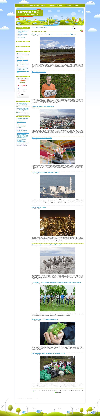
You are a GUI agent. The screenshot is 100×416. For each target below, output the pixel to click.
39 (77, 390)
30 (65, 390)
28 (63, 390)
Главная (33, 27)
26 (59, 390)
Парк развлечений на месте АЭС (42, 137)
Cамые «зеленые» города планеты (43, 106)
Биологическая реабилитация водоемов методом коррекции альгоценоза (22, 125)
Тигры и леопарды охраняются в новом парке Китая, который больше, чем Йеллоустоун (23, 67)
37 (75, 390)
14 (43, 390)
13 (42, 390)
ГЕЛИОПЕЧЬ (20, 129)
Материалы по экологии (41, 27)
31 (67, 390)
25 (58, 390)
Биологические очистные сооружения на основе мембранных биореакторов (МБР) (22, 120)
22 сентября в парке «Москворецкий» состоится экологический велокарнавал (56, 282)
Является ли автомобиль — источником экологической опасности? (23, 55)
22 (54, 390)
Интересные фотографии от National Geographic (47, 245)
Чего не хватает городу (39, 207)
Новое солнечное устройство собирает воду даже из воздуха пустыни (23, 63)
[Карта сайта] (82, 12)
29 (64, 390)
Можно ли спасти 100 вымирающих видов (45, 319)
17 (47, 390)
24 (56, 390)
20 (51, 390)
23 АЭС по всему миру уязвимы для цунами (45, 172)
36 (73, 390)
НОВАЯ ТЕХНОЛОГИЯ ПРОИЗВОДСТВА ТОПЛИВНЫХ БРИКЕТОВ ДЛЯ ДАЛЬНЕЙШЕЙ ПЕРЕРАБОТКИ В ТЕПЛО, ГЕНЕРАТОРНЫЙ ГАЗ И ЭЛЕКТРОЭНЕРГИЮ (23, 134)
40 (79, 390)
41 (80, 390)
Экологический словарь (23, 29)
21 (52, 390)
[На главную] (82, 10)
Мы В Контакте (21, 37)
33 (69, 390)
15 (44, 390)
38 (76, 390)
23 (55, 390)
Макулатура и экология (39, 71)
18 (48, 390)
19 (50, 390)
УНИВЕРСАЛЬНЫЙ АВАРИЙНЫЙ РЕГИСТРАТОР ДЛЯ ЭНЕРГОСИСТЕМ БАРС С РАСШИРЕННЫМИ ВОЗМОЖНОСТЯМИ (23, 142)
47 (82, 390)
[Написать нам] (82, 11)
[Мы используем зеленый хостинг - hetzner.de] (23, 104)
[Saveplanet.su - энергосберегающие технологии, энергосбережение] (29, 13)
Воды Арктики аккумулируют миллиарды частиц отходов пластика (23, 59)
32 (68, 390)
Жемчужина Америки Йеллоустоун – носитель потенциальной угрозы (54, 34)
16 (46, 390)
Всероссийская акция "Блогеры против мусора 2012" (48, 353)
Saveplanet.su (26, 398)
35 (72, 390)
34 (71, 390)
